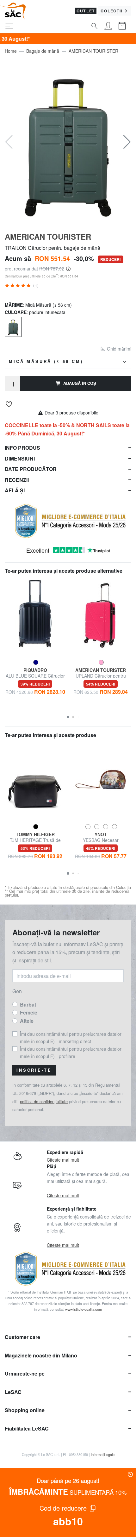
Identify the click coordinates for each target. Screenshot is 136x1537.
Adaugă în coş (79, 383)
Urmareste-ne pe (25, 1373)
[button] (127, 142)
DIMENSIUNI (20, 458)
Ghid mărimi (118, 348)
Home (11, 51)
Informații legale (102, 1454)
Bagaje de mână (42, 51)
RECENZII (17, 479)
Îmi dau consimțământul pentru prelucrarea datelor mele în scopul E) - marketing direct (70, 1037)
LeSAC (13, 1392)
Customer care (22, 1337)
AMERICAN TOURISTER (93, 51)
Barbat (28, 1004)
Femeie (28, 1012)
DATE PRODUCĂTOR (31, 469)
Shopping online (25, 1410)
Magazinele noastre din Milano (41, 1355)
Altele (27, 1020)
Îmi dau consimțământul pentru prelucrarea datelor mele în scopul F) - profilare (70, 1052)
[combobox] (68, 361)
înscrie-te (34, 1070)
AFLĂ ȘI (15, 490)
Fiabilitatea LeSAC (27, 1428)
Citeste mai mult (63, 1160)
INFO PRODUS (22, 447)
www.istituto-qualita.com (83, 1309)
